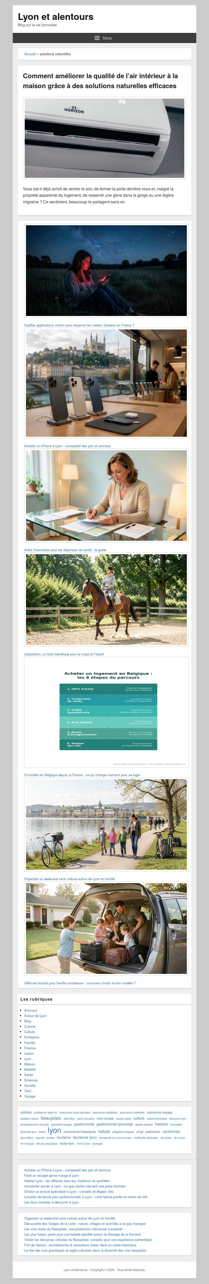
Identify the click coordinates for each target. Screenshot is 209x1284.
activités (26, 1112)
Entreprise (31, 1037)
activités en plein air (45, 1112)
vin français (27, 1143)
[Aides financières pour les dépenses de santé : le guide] (106, 496)
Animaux (30, 1010)
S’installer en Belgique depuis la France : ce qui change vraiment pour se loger (82, 774)
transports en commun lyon (115, 1138)
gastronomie (84, 1124)
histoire (161, 1124)
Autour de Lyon (35, 1015)
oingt (139, 1131)
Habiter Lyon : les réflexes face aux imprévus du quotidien (67, 1180)
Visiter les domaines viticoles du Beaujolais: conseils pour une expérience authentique (88, 1239)
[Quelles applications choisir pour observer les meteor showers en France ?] (106, 271)
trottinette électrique (146, 1138)
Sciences (31, 1080)
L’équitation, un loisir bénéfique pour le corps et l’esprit (64, 654)
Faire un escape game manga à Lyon (51, 1175)
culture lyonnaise (157, 1118)
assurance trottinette (132, 1112)
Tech (27, 1090)
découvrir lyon (177, 1118)
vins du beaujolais (46, 1143)
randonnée (171, 1131)
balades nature (29, 1118)
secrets (40, 1138)
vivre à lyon (83, 1143)
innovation (176, 1124)
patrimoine (153, 1131)
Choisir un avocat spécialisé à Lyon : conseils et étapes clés (69, 1191)
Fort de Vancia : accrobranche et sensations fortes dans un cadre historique (80, 1244)
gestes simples (144, 1124)
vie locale (166, 1138)
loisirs (42, 1132)
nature (104, 1131)
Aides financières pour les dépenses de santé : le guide (65, 549)
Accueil (30, 53)
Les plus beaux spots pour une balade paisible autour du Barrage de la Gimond (82, 1234)
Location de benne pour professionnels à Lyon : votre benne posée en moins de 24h (86, 1196)
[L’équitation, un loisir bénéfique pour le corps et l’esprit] (106, 600)
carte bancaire (85, 1118)
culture (139, 1118)
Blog (27, 1020)
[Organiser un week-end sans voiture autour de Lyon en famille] (106, 825)
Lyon (27, 1058)
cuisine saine (123, 1118)
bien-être (69, 1118)
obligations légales (123, 1132)
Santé (28, 1074)
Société (29, 1085)
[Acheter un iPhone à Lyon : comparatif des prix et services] (106, 384)
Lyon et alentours (56, 16)
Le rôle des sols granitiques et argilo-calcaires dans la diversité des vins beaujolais (85, 1250)
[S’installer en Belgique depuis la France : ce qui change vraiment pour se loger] (106, 713)
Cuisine (29, 1026)
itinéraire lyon (28, 1132)
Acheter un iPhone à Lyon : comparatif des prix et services (67, 445)
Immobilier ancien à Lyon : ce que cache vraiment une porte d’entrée (74, 1186)
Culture (29, 1031)
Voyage (29, 1096)
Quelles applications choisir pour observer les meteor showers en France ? (79, 325)
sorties (51, 1138)
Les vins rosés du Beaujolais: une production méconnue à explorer (73, 1228)
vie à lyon (179, 1138)
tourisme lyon (85, 1137)
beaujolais (51, 1117)
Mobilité (30, 1069)
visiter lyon (67, 1143)
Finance (30, 1047)
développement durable (34, 1124)
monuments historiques (79, 1131)
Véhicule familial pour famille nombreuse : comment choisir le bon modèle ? (80, 983)
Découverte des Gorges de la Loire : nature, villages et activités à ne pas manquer (85, 1223)
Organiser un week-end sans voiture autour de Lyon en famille (69, 878)
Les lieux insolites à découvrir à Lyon (51, 1202)
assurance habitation (105, 1112)
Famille (29, 1042)
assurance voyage (159, 1112)
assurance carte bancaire (75, 1112)
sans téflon (26, 1138)
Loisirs (29, 1053)
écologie (97, 1143)
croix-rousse (105, 1118)
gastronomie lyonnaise (115, 1124)
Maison (29, 1064)
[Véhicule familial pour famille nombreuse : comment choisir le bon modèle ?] (106, 929)
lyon (54, 1129)
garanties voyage (61, 1124)
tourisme (64, 1137)
